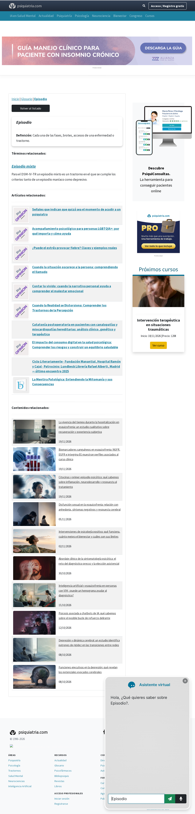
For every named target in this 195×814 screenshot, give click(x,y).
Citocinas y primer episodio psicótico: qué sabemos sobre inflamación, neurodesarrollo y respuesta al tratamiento (89, 482)
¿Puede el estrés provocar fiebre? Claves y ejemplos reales (74, 248)
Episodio (40, 99)
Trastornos (14, 770)
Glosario (26, 99)
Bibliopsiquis (61, 776)
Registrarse (61, 803)
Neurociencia (101, 16)
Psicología (82, 16)
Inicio (15, 99)
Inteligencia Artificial (19, 786)
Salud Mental (15, 776)
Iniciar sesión (61, 798)
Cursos (149, 16)
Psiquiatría (64, 16)
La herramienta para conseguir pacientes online (156, 179)
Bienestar (119, 16)
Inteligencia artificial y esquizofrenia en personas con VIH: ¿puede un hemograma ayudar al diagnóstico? (88, 590)
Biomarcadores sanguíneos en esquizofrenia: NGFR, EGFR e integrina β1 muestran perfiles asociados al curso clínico (89, 454)
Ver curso (158, 345)
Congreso (135, 16)
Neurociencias (16, 781)
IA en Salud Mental (23, 16)
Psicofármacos (63, 770)
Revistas (59, 781)
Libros (58, 786)
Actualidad (46, 16)
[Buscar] (144, 6)
